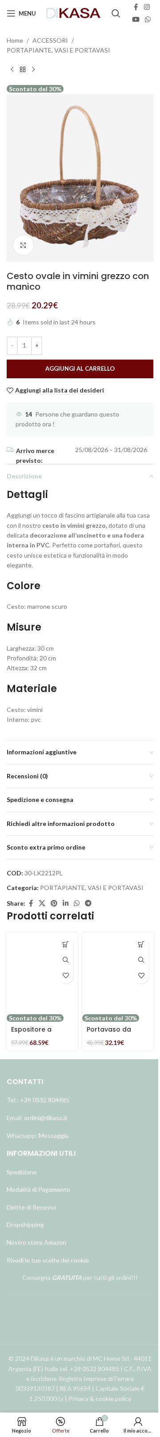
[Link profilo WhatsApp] (147, 19)
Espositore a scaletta (31, 1034)
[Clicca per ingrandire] (23, 245)
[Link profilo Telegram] (88, 903)
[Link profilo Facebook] (136, 7)
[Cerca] (116, 13)
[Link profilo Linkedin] (65, 903)
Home (15, 40)
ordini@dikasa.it (46, 1117)
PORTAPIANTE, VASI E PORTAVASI (58, 50)
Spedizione (22, 1172)
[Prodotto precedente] (12, 70)
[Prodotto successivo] (33, 70)
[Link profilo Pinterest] (54, 903)
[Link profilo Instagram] (146, 7)
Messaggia (52, 1135)
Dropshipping (25, 1224)
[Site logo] (74, 12)
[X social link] (42, 903)
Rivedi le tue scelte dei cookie (48, 1260)
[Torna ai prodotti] (22, 70)
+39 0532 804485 (44, 1100)
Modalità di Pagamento (38, 1189)
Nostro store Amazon (36, 1242)
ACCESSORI (50, 40)
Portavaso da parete (109, 1034)
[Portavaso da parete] (117, 973)
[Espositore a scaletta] (42, 973)
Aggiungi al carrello (80, 368)
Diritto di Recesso (31, 1207)
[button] (65, 944)
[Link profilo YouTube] (135, 19)
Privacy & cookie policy (99, 1398)
